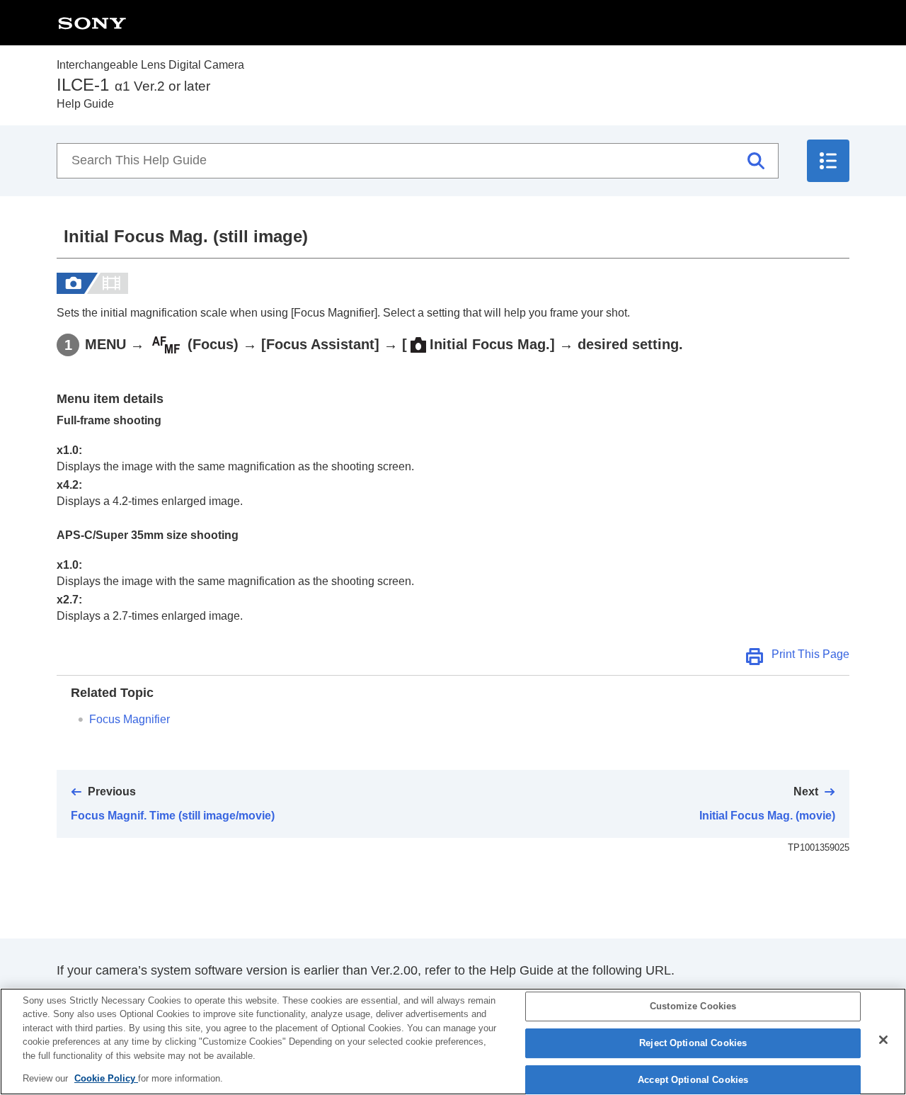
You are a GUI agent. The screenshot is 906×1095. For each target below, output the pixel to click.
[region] (453, 1041)
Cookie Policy (106, 1078)
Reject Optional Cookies (693, 1043)
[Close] (883, 1039)
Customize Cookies (693, 1007)
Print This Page (810, 654)
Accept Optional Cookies (693, 1079)
